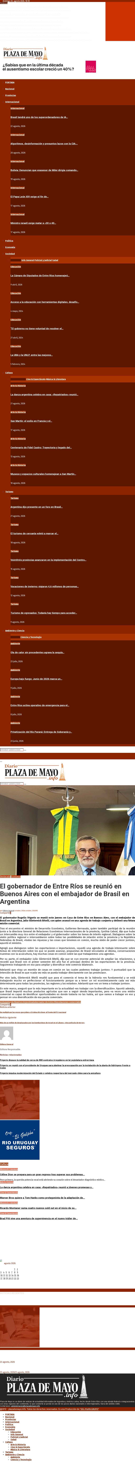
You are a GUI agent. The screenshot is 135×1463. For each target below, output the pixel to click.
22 (15, 1278)
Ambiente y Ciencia (14, 630)
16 (18, 1275)
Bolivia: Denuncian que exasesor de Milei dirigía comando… (44, 170)
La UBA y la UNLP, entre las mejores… (32, 355)
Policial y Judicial (19, 1437)
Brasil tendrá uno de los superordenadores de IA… (39, 117)
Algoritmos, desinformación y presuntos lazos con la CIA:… (44, 143)
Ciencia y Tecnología (21, 1459)
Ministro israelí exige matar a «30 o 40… (33, 223)
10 (1, 1275)
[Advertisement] (67, 1240)
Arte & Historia (18, 385)
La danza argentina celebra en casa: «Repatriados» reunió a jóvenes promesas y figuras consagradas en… (44, 33)
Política (9, 241)
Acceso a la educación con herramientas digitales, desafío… (45, 302)
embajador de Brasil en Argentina (16, 1002)
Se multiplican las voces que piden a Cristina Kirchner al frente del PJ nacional (33, 1012)
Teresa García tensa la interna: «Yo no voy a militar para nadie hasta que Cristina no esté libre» (51, 1299)
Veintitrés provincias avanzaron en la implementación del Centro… (48, 560)
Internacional (12, 102)
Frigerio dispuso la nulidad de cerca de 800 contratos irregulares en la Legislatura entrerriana (47, 1060)
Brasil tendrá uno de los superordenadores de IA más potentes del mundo (31, 25)
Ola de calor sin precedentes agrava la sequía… (37, 652)
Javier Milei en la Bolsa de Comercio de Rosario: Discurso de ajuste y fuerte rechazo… (36, 29)
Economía (10, 247)
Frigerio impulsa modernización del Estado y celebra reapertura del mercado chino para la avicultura (50, 1073)
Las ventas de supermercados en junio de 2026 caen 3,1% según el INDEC (30, 14)
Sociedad (10, 253)
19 (7, 1278)
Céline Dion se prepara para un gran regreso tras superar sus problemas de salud (34, 18)
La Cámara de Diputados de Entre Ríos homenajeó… (40, 275)
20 (10, 1278)
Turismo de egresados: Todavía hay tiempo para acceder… (44, 613)
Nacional (9, 89)
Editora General (8, 911)
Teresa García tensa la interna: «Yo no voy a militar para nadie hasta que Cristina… (34, 7)
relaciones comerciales (69, 1002)
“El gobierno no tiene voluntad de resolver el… (37, 328)
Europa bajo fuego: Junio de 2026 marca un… (36, 678)
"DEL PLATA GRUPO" (89, 1409)
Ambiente (15, 643)
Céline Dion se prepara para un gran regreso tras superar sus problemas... (42, 1174)
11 (4, 1275)
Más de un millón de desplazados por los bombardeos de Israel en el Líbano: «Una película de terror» (42, 1023)
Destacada (5, 876)
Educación (16, 266)
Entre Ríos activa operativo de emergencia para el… (40, 705)
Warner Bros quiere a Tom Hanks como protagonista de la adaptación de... (42, 1197)
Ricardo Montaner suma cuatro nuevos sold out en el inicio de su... (38, 1208)
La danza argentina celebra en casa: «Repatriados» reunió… (44, 394)
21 (12, 1278)
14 (12, 1275)
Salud (13, 1439)
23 (18, 1278)
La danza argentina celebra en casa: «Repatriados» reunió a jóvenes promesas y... (46, 1187)
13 (10, 1275)
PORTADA (9, 82)
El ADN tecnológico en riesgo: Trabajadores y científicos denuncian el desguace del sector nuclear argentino (46, 40)
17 (1, 1278)
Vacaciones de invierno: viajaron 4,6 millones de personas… (45, 586)
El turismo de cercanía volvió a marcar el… (34, 533)
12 (7, 1275)
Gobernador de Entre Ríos (45, 1002)
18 (4, 1278)
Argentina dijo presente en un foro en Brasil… (37, 507)
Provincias (10, 95)
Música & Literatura (9, 1169)
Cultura (9, 372)
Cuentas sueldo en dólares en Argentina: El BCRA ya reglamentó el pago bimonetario (35, 10)
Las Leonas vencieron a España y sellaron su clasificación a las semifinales (31, 21)
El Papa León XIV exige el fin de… (30, 196)
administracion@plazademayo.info (25, 1406)
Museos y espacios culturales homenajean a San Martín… (43, 474)
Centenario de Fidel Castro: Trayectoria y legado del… (41, 447)
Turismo (9, 491)
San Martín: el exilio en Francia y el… (31, 421)
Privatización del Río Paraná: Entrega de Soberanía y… (41, 732)
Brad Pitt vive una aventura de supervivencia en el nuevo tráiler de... (39, 1218)
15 (15, 1275)
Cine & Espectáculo (9, 1192)
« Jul (2, 1287)
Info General (17, 1434)
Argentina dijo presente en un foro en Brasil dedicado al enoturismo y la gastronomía (35, 36)
